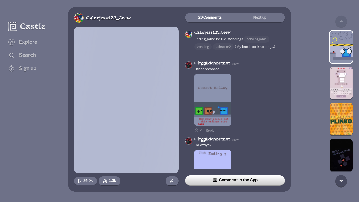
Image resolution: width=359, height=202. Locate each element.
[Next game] (341, 180)
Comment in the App (238, 180)
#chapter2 (223, 46)
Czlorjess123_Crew (108, 18)
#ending (203, 46)
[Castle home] (27, 26)
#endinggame (257, 39)
